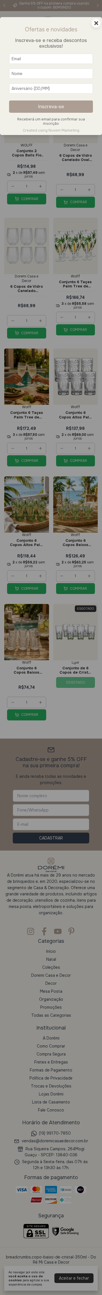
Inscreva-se (51, 107)
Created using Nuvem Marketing (51, 130)
